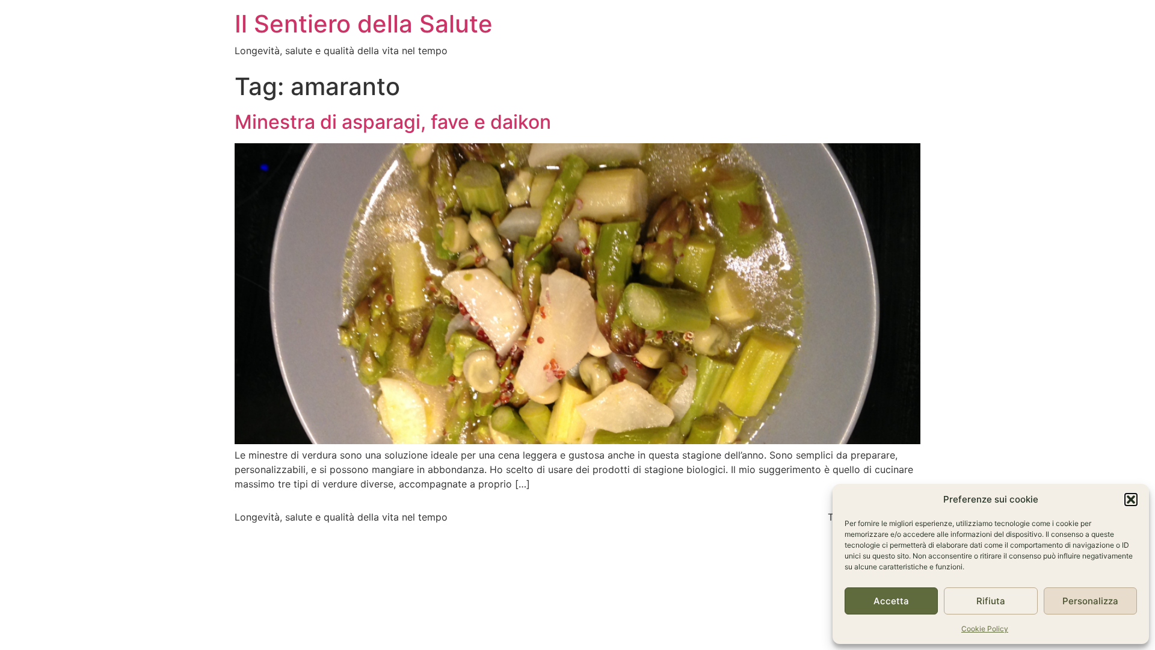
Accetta (891, 601)
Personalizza (1090, 601)
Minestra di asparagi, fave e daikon (393, 122)
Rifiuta (990, 601)
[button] (1131, 500)
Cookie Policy (984, 628)
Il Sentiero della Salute (364, 24)
